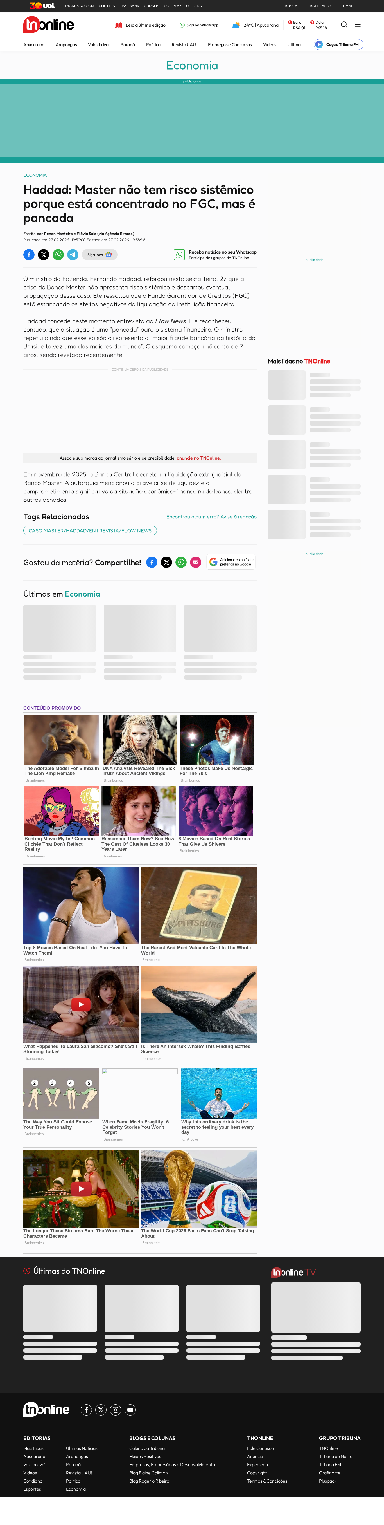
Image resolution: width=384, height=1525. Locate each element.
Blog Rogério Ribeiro (149, 1481)
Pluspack (327, 1481)
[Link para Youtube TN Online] (130, 1410)
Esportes (32, 1489)
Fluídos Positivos (145, 1456)
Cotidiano (32, 1481)
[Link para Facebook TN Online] (86, 1410)
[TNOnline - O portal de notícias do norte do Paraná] (48, 25)
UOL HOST (108, 6)
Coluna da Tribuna (147, 1448)
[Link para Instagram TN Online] (115, 1410)
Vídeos (269, 44)
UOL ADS (194, 6)
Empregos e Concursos (230, 44)
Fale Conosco (260, 1448)
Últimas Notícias (82, 1448)
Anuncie (255, 1456)
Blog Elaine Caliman (148, 1472)
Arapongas (66, 44)
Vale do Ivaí (98, 44)
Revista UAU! (184, 44)
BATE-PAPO (320, 6)
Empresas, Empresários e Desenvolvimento (172, 1464)
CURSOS (151, 6)
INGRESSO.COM (79, 6)
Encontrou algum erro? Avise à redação (211, 516)
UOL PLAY (173, 6)
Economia (192, 65)
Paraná (128, 44)
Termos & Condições (267, 1481)
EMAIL (348, 6)
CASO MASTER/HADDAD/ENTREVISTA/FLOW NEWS (90, 530)
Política (153, 44)
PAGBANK (130, 6)
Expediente (258, 1464)
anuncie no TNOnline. (199, 458)
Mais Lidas (33, 1448)
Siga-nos (95, 254)
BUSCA (291, 6)
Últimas (295, 44)
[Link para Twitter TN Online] (101, 1410)
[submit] (344, 24)
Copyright (257, 1472)
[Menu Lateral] (358, 25)
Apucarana (33, 44)
